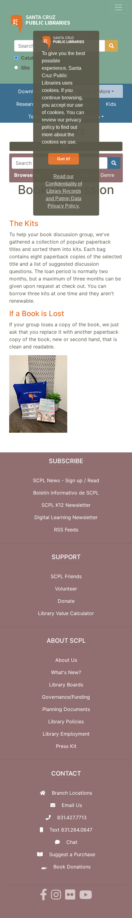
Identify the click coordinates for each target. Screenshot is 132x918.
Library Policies (66, 721)
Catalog (29, 58)
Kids (111, 104)
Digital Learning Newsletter (66, 517)
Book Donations (72, 867)
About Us (66, 660)
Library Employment (66, 734)
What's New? (66, 672)
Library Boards (66, 685)
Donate (66, 601)
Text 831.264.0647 (70, 830)
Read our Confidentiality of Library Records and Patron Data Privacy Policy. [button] (63, 191)
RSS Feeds (66, 530)
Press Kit (66, 746)
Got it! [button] (63, 158)
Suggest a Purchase (72, 854)
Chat (71, 842)
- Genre (105, 175)
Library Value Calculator (66, 613)
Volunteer (66, 589)
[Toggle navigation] (118, 7)
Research (26, 104)
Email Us (72, 805)
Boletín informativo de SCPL (66, 493)
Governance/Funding (66, 697)
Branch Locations (72, 793)
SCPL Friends (66, 576)
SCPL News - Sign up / (60, 480)
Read (93, 480)
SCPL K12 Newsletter (66, 505)
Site (25, 68)
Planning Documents (66, 709)
